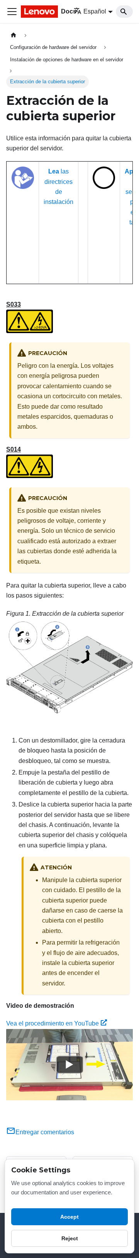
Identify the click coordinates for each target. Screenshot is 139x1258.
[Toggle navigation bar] (12, 11)
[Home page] (13, 35)
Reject (69, 1238)
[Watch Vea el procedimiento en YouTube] (69, 1064)
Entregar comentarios (44, 1132)
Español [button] (94, 11)
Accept (69, 1217)
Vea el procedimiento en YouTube (52, 1023)
